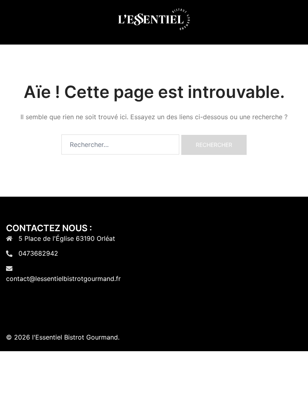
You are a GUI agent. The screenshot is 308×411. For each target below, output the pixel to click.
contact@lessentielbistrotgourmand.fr (63, 279)
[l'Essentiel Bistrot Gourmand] (154, 22)
